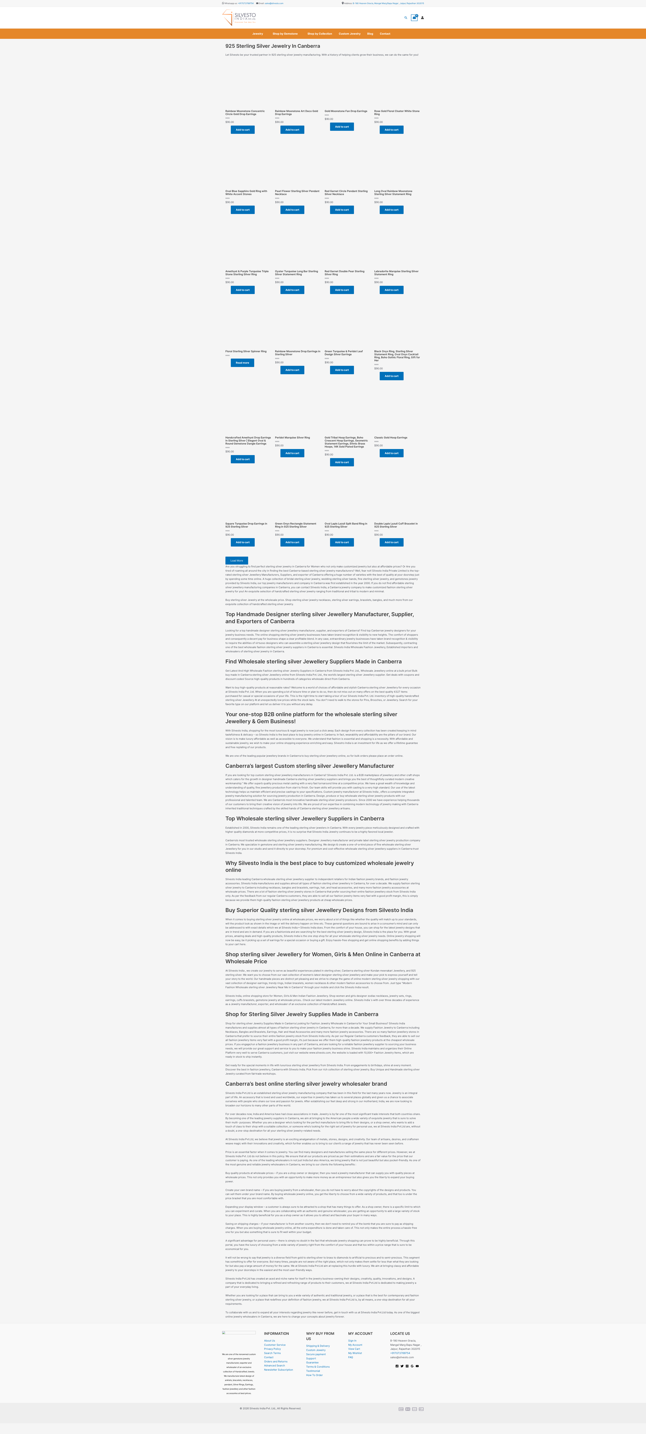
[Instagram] (407, 1366)
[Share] (27, 1426)
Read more (242, 362)
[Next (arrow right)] (16, 1431)
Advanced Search (274, 1365)
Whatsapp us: (231, 3)
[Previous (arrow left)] (5, 1431)
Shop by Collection (320, 33)
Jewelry (257, 33)
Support (311, 1358)
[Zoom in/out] (5, 1426)
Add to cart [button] (243, 129)
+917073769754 (246, 3)
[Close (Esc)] (37, 1426)
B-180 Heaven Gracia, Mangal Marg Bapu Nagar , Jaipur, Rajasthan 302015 (388, 3)
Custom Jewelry (350, 33)
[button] (405, 18)
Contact (385, 33)
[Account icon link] (422, 17)
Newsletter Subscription (278, 1369)
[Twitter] (402, 1366)
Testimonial (313, 1370)
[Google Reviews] (412, 1366)
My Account (355, 1344)
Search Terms (272, 1353)
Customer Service (275, 1344)
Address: (348, 3)
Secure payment (316, 1354)
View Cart (354, 1348)
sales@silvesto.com (274, 3)
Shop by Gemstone (285, 33)
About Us (269, 1340)
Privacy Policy (272, 1348)
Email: (261, 3)
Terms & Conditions (318, 1366)
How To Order (314, 1375)
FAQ (350, 1357)
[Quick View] (229, 129)
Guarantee (312, 1362)
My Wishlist (355, 1353)
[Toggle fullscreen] (16, 1426)
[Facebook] (397, 1366)
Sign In (352, 1340)
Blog (370, 33)
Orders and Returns (276, 1361)
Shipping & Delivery (318, 1345)
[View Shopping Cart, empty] (414, 17)
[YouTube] (417, 1366)
